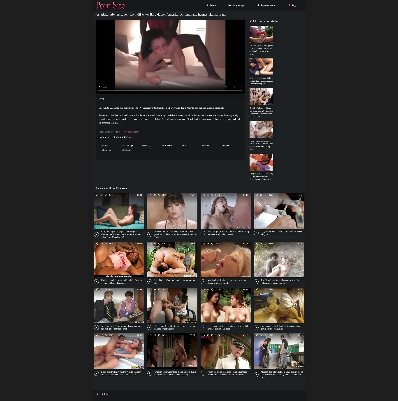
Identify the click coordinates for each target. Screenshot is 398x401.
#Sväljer (225, 145)
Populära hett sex (268, 5)
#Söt (184, 145)
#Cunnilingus (128, 145)
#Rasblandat (167, 145)
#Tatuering (106, 150)
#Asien (105, 145)
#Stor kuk (206, 145)
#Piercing (146, 145)
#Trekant (126, 150)
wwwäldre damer (131, 132)
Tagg (294, 5)
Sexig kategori (238, 5)
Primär (213, 5)
